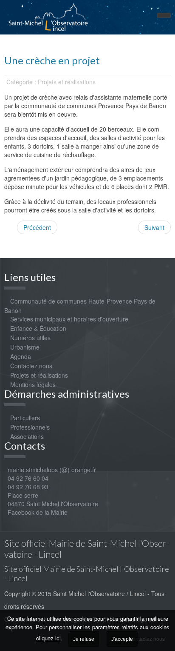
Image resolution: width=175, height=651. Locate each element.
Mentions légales (33, 384)
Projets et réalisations (39, 375)
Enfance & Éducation (38, 328)
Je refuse (83, 639)
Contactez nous (31, 365)
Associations (27, 436)
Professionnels (30, 427)
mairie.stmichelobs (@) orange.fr (50, 469)
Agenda (20, 356)
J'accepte (122, 639)
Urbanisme (25, 347)
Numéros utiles (30, 337)
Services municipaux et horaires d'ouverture (69, 319)
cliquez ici (48, 638)
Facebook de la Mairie (38, 512)
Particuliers (25, 417)
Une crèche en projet (52, 60)
